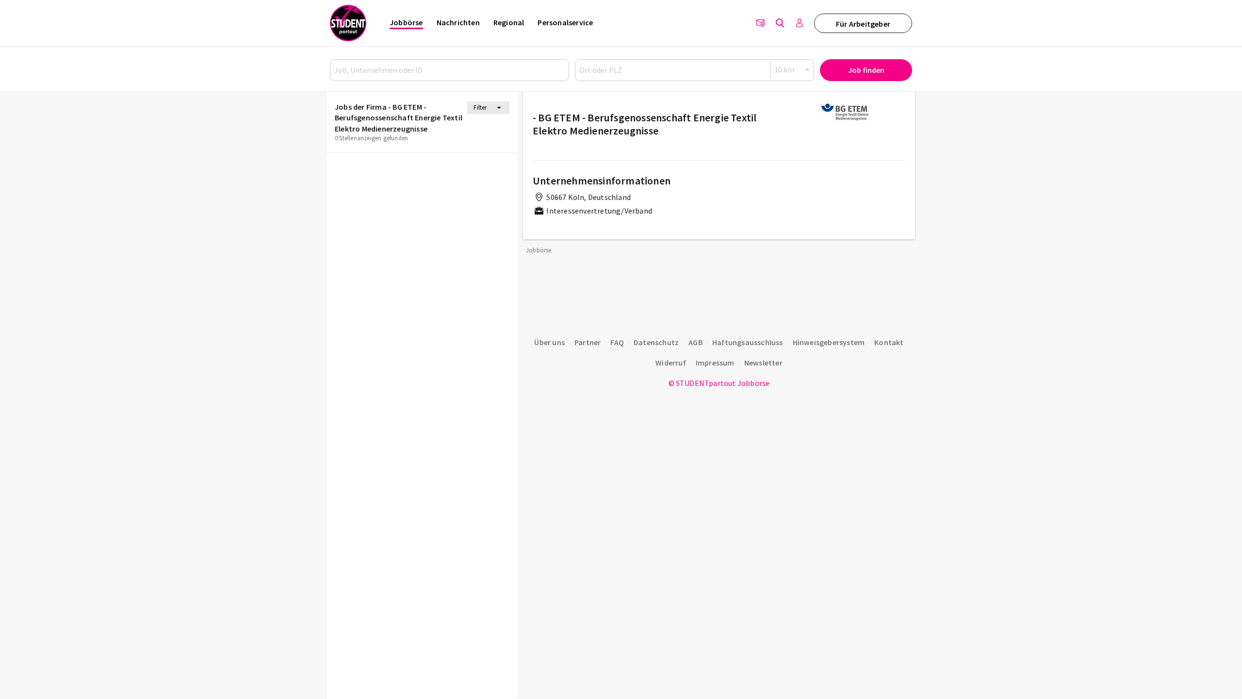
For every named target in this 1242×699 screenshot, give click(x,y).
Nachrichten (458, 22)
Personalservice (565, 22)
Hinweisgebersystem (829, 342)
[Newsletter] (760, 23)
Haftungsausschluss (747, 342)
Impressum (715, 362)
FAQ (617, 342)
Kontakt (888, 342)
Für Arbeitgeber (863, 24)
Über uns (549, 342)
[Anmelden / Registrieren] (799, 23)
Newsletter (763, 362)
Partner (587, 342)
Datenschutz (656, 342)
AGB (695, 342)
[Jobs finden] (780, 23)
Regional (508, 22)
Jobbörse (406, 22)
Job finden (866, 70)
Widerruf (670, 362)
